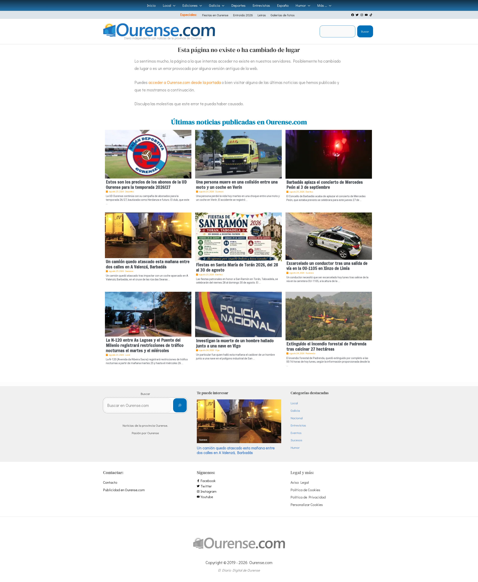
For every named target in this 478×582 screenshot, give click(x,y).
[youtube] (367, 14)
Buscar (365, 31)
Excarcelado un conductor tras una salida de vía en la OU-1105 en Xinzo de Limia (326, 266)
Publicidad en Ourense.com (124, 489)
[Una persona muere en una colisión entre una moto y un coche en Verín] (238, 153)
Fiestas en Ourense (215, 15)
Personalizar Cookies (307, 504)
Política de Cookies (305, 489)
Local (294, 403)
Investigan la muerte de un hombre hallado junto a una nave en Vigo (235, 343)
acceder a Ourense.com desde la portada (184, 82)
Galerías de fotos (283, 15)
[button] (173, 5)
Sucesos (296, 440)
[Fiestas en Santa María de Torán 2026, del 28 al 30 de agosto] (238, 236)
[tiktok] (371, 14)
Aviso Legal (300, 482)
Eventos (296, 433)
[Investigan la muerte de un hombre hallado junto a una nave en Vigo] (238, 314)
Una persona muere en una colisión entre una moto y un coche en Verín (237, 184)
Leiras (261, 15)
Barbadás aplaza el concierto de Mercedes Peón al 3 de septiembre (324, 184)
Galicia (295, 410)
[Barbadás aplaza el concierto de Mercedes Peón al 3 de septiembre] (328, 153)
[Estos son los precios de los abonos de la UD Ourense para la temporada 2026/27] (148, 153)
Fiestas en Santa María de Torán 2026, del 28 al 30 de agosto (237, 267)
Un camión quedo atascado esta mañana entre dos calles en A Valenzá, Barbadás (148, 264)
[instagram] (362, 14)
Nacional (297, 418)
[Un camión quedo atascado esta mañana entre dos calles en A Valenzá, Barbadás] (148, 234)
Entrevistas (298, 425)
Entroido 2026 (243, 15)
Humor (295, 447)
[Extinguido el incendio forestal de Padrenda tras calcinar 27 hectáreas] (328, 315)
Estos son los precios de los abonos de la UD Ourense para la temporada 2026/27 (146, 184)
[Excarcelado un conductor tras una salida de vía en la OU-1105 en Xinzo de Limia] (328, 235)
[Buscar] (180, 405)
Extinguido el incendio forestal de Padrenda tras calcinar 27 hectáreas (326, 346)
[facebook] (353, 14)
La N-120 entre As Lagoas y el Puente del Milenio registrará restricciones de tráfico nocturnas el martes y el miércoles (145, 345)
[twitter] (357, 14)
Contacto (110, 482)
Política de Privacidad (308, 497)
